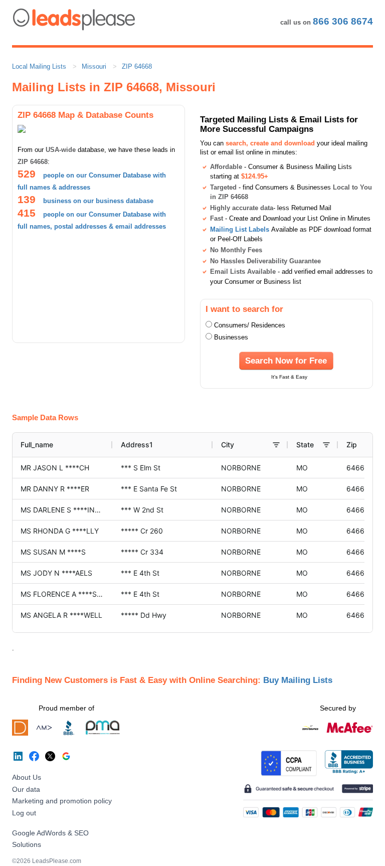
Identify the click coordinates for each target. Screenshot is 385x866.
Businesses (231, 337)
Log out (24, 813)
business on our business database (98, 201)
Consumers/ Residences (249, 325)
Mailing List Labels (239, 229)
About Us (26, 777)
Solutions (26, 844)
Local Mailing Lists (39, 66)
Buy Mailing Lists (297, 680)
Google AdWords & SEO (50, 833)
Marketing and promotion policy (62, 801)
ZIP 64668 (137, 66)
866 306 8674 (343, 21)
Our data (26, 789)
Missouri (94, 66)
